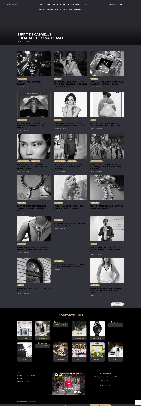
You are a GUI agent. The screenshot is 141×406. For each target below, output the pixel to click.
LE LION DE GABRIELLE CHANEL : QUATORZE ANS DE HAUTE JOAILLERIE (106, 207)
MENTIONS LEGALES (23, 381)
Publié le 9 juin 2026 (96, 295)
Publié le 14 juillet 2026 (96, 128)
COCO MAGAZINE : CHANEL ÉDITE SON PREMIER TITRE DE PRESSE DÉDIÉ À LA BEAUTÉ (32, 125)
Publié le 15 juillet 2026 (60, 128)
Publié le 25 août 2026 (23, 86)
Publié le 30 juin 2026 (60, 269)
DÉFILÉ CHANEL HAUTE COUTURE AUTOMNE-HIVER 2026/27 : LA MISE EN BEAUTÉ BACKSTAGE (32, 167)
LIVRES (70, 9)
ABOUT (19, 373)
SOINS (56, 9)
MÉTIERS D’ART (78, 9)
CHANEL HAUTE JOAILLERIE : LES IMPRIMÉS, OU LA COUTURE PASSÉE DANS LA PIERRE (33, 248)
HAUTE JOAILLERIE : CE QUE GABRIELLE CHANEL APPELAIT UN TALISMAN (68, 207)
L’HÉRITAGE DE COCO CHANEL (26, 376)
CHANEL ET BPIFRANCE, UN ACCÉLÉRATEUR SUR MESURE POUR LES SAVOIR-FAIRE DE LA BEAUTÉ (107, 249)
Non (94, 405)
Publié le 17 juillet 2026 (23, 130)
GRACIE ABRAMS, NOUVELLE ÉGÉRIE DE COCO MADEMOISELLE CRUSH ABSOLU (69, 124)
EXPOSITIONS (63, 9)
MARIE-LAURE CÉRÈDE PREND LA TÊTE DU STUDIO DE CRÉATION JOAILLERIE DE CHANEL (105, 290)
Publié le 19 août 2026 (96, 86)
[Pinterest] (110, 401)
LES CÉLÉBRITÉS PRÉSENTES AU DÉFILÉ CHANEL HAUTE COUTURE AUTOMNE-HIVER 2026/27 (68, 167)
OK (91, 405)
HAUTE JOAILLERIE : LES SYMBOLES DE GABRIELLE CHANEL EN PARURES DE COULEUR (31, 208)
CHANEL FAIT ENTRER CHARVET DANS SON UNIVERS (33, 289)
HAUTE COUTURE (62, 4)
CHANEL (41, 4)
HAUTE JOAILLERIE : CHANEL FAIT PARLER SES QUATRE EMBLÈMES (69, 224)
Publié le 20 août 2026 (60, 89)
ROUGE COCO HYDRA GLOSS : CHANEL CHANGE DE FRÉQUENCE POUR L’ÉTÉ (69, 266)
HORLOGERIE (76, 4)
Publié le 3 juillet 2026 (96, 254)
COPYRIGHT (21, 378)
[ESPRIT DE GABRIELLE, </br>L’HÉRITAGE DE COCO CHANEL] (70, 22)
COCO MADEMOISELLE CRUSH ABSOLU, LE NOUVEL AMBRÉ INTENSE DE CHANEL (106, 83)
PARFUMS (41, 9)
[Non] (110, 405)
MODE (70, 4)
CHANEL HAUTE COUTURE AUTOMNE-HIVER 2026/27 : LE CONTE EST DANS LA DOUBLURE (105, 167)
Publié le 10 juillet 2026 (96, 171)
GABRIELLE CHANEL (50, 4)
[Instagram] (107, 401)
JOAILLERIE (85, 4)
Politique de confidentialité (103, 405)
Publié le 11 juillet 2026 (60, 171)
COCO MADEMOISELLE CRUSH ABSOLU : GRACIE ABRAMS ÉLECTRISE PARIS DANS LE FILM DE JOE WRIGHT (70, 84)
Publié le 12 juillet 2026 (23, 171)
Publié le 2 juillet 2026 (23, 293)
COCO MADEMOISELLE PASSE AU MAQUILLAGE (30, 83)
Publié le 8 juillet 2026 (23, 213)
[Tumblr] (113, 401)
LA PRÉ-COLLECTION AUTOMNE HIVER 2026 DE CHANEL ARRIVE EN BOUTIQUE (105, 124)
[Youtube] (116, 401)
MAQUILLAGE (49, 9)
